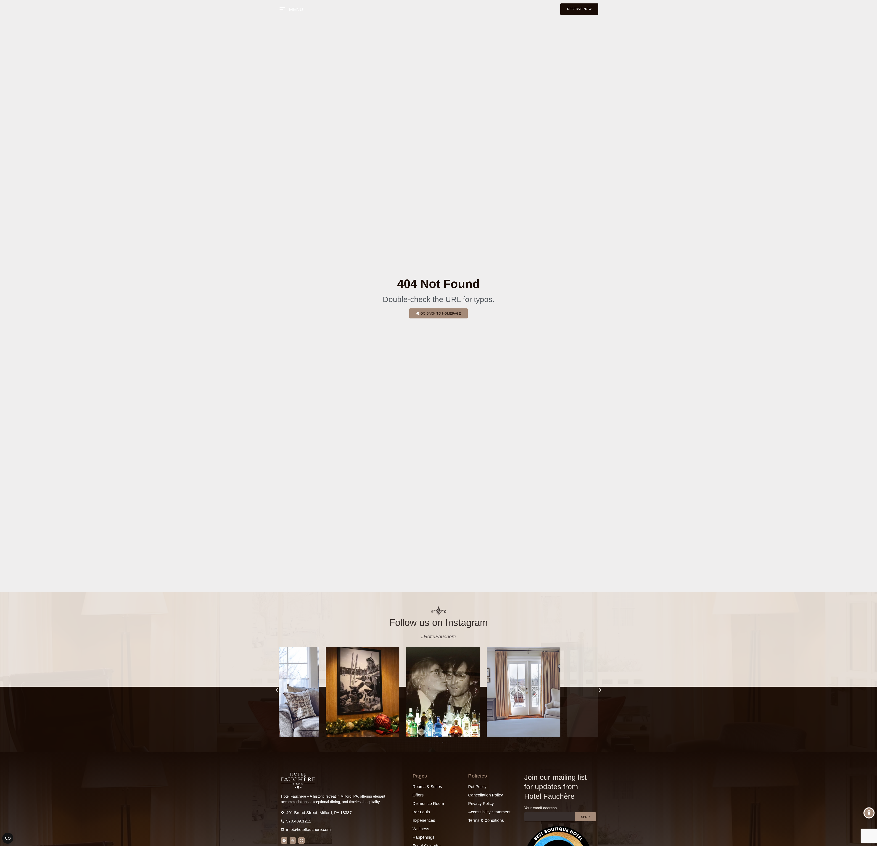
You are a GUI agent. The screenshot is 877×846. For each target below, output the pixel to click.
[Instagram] (301, 840)
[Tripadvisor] (293, 840)
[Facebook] (284, 840)
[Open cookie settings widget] (7, 838)
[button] (277, 690)
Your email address (540, 808)
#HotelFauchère (438, 636)
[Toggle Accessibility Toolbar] (869, 812)
